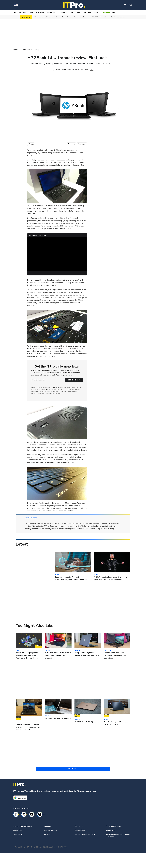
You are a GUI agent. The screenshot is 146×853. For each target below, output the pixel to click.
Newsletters (110, 830)
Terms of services (58, 387)
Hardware (40, 12)
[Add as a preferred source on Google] (20, 797)
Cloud (31, 12)
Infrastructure (52, 12)
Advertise (87, 12)
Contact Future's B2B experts (85, 834)
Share (32, 144)
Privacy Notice (45, 389)
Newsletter (83, 144)
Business (22, 12)
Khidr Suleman (60, 70)
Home (15, 49)
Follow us (72, 144)
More (96, 12)
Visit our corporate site (86, 791)
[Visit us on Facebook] (15, 814)
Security (63, 12)
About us (47, 826)
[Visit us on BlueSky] (39, 814)
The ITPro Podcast (99, 17)
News (91, 70)
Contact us (79, 826)
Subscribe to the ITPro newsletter (46, 17)
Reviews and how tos (81, 17)
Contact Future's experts (22, 826)
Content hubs (75, 12)
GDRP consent (18, 834)
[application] (57, 254)
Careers (47, 834)
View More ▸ (73, 769)
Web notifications (50, 830)
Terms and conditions (114, 826)
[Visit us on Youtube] (31, 814)
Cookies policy (80, 830)
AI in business (66, 17)
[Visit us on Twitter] (23, 814)
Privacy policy (18, 830)
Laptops (37, 49)
